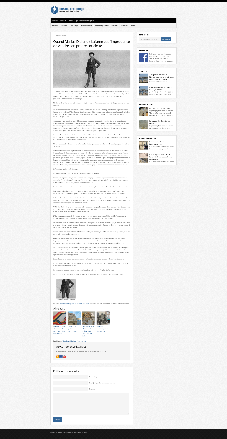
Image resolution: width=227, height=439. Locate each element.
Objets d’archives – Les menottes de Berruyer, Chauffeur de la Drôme (88, 331)
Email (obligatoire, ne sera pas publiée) (102, 383)
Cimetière (124, 26)
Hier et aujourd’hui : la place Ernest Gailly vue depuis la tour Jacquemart (160, 156)
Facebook (143, 50)
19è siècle (65, 341)
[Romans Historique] (67, 13)
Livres (133, 26)
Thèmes (55, 26)
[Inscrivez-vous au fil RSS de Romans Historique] (57, 356)
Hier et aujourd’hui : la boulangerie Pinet (157, 143)
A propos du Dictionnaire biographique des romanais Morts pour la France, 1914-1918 (161, 77)
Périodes (64, 26)
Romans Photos (86, 26)
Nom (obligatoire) (95, 377)
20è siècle (72, 341)
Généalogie (74, 26)
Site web (92, 389)
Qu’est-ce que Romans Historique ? (81, 21)
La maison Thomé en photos (159, 108)
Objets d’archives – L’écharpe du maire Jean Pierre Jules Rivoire (59, 330)
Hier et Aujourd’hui (102, 26)
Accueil (55, 21)
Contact (63, 21)
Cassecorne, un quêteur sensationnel (73, 328)
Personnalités (81, 341)
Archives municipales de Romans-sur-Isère (74, 303)
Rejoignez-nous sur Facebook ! (160, 54)
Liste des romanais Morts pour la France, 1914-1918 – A (161, 88)
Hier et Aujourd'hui (147, 138)
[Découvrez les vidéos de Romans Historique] (64, 356)
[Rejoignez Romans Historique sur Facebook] (61, 356)
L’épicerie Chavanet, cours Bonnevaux (102, 328)
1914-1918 (114, 26)
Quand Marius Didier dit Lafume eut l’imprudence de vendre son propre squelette (91, 43)
